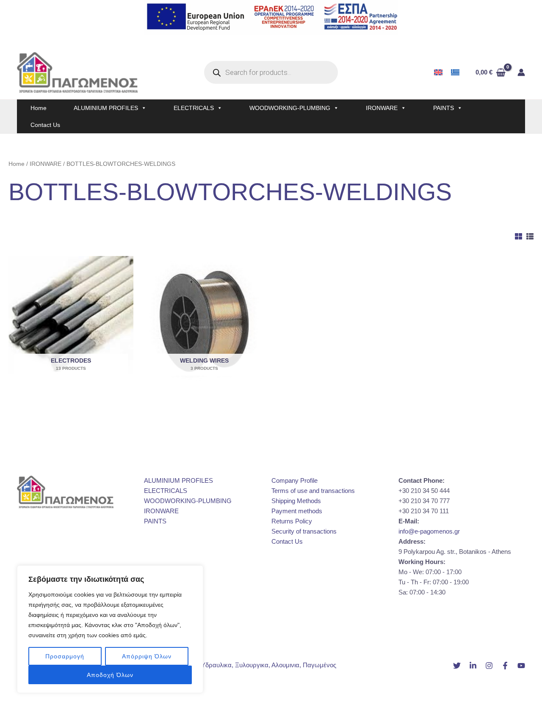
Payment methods (296, 511)
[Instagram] (489, 665)
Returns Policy (291, 521)
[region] (110, 629)
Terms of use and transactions (313, 490)
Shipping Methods (296, 500)
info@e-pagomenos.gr (429, 531)
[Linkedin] (473, 665)
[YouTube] (521, 665)
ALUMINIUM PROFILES (106, 108)
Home (38, 108)
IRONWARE (382, 108)
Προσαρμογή (64, 656)
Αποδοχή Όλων (110, 674)
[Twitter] (457, 665)
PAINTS (443, 108)
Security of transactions (304, 531)
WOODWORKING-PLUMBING (289, 108)
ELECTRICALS (194, 108)
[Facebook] (505, 665)
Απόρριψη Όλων (146, 656)
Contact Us (45, 124)
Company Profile (294, 480)
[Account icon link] (521, 72)
